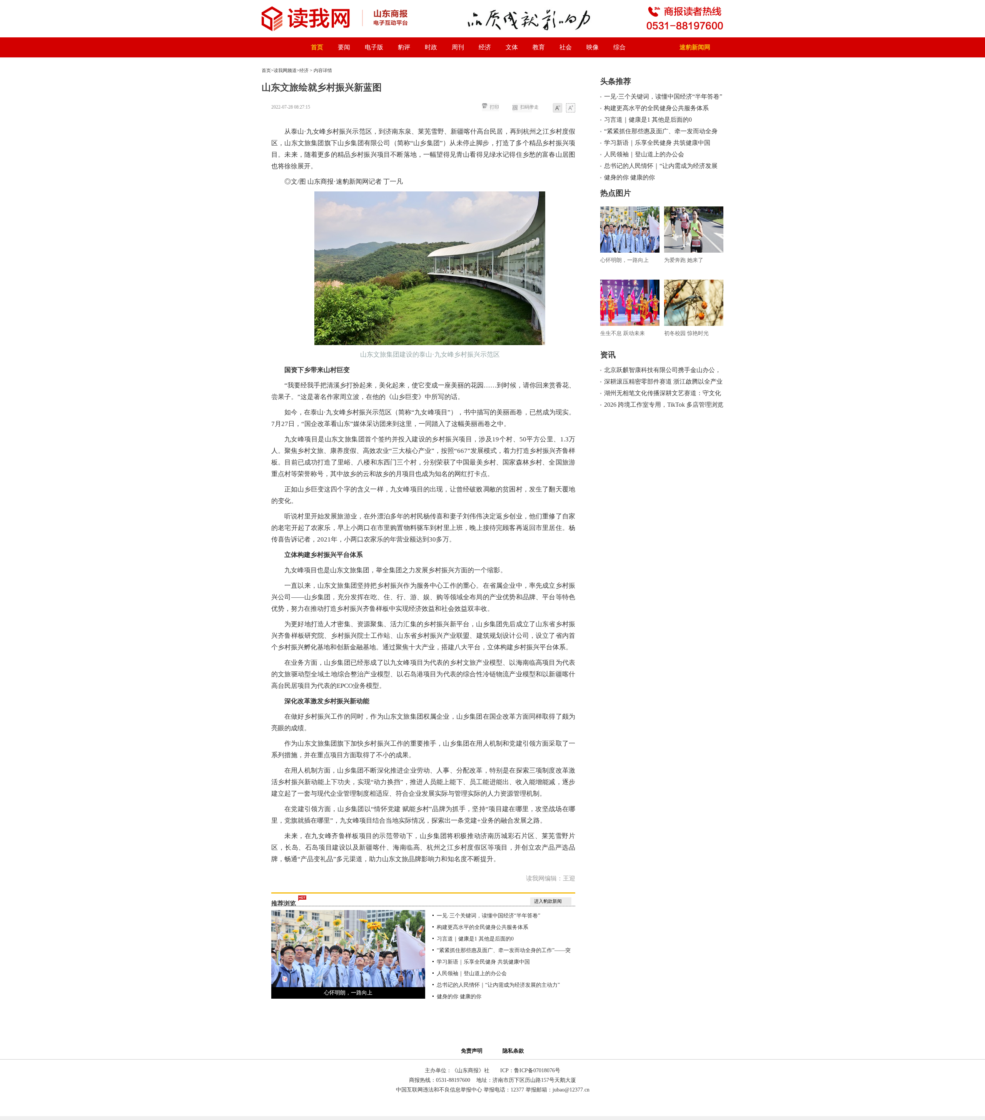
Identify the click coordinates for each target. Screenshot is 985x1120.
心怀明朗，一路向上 (348, 993)
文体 (512, 47)
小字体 (557, 108)
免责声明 (473, 1051)
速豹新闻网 (694, 47)
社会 (565, 47)
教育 (539, 47)
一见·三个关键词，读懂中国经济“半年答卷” (488, 916)
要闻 (344, 47)
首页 (317, 47)
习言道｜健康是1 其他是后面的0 (475, 939)
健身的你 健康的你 (459, 996)
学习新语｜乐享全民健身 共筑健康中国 (483, 962)
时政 (431, 47)
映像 (592, 47)
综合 (619, 47)
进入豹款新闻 (548, 901)
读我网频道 (285, 70)
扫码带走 (529, 107)
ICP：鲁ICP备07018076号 (530, 1070)
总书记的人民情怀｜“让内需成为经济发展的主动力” (498, 985)
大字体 (570, 108)
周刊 (458, 47)
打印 (494, 107)
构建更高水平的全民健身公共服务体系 (482, 927)
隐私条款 (513, 1051)
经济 (485, 47)
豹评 (404, 47)
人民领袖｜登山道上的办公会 (472, 973)
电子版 (374, 47)
